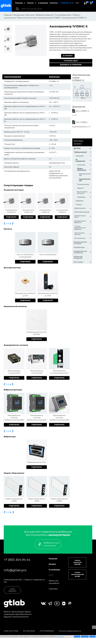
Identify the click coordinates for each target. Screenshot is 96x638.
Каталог (30, 3)
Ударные (80, 188)
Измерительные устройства (80, 252)
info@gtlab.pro (15, 570)
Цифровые (79, 201)
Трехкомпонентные (84, 180)
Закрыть (92, 636)
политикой (60, 636)
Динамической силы (79, 216)
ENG (77, 3)
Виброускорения (80, 152)
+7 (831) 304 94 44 (67, 3)
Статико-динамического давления (80, 227)
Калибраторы (79, 247)
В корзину (68, 56)
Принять (77, 636)
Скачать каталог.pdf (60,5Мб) (77, 562)
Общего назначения (81, 169)
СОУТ (51, 575)
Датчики (77, 148)
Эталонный (81, 165)
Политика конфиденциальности (70, 631)
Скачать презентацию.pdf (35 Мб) (77, 574)
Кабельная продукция (78, 257)
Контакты (54, 3)
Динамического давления (80, 221)
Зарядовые (80, 156)
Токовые (79, 204)
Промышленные (83, 184)
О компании (43, 3)
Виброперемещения (82, 212)
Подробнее (11, 217)
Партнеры (53, 589)
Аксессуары (78, 262)
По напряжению (80, 160)
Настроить (84, 636)
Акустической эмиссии (79, 233)
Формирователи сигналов (80, 243)
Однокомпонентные (85, 174)
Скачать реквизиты (12, 590)
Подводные (81, 197)
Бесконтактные (79, 238)
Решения (19, 3)
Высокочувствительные (82, 192)
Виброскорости (80, 208)
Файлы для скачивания (54, 582)
